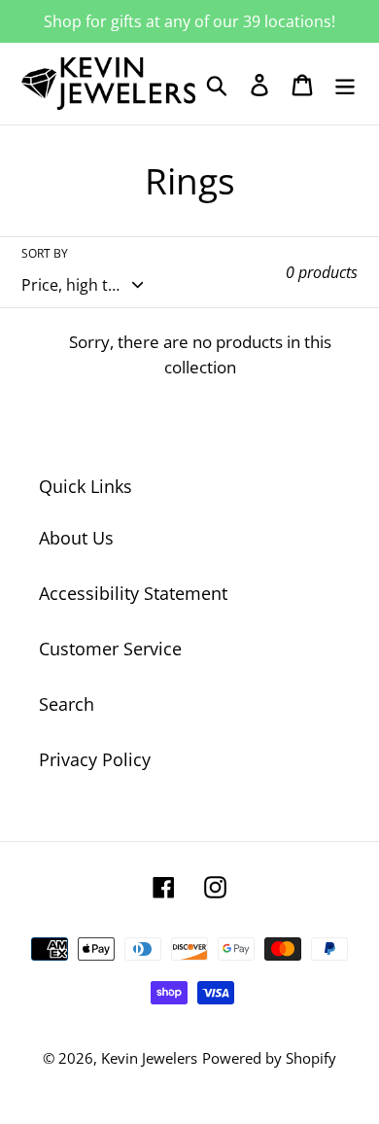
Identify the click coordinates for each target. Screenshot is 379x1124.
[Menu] (345, 84)
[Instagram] (215, 885)
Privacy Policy (95, 759)
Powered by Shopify (269, 1058)
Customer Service (110, 648)
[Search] (216, 84)
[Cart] (302, 84)
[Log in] (259, 84)
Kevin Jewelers (149, 1058)
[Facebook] (164, 885)
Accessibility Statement (133, 593)
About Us (76, 537)
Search (66, 704)
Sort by (44, 253)
